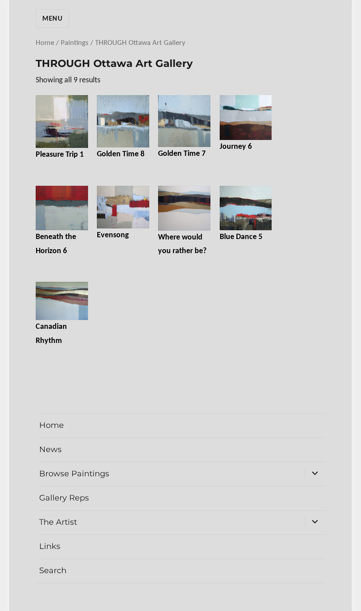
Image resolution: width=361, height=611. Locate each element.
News (50, 449)
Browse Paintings (74, 473)
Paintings (74, 43)
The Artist (58, 522)
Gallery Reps (64, 498)
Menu (52, 18)
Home (45, 43)
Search (52, 570)
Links (49, 546)
